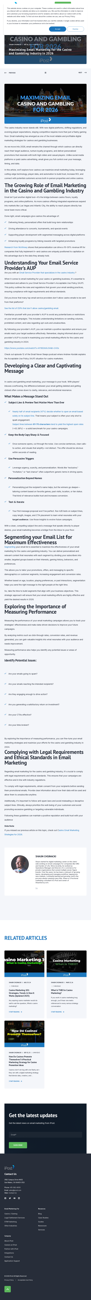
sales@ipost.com (15, 1190)
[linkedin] (18, 1198)
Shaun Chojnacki (15, 45)
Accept (57, 29)
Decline (75, 29)
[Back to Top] (7, 1289)
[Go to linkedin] (37, 888)
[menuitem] (10, 1214)
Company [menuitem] (7, 1236)
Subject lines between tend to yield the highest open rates (47, 424)
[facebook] (6, 1198)
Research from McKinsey (16, 247)
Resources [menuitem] (41, 1209)
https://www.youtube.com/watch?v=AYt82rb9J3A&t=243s (31, 348)
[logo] (9, 1167)
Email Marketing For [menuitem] (11, 1209)
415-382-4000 (15, 1187)
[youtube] (14, 1198)
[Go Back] (45, 72)
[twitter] (10, 1198)
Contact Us (13, 1193)
